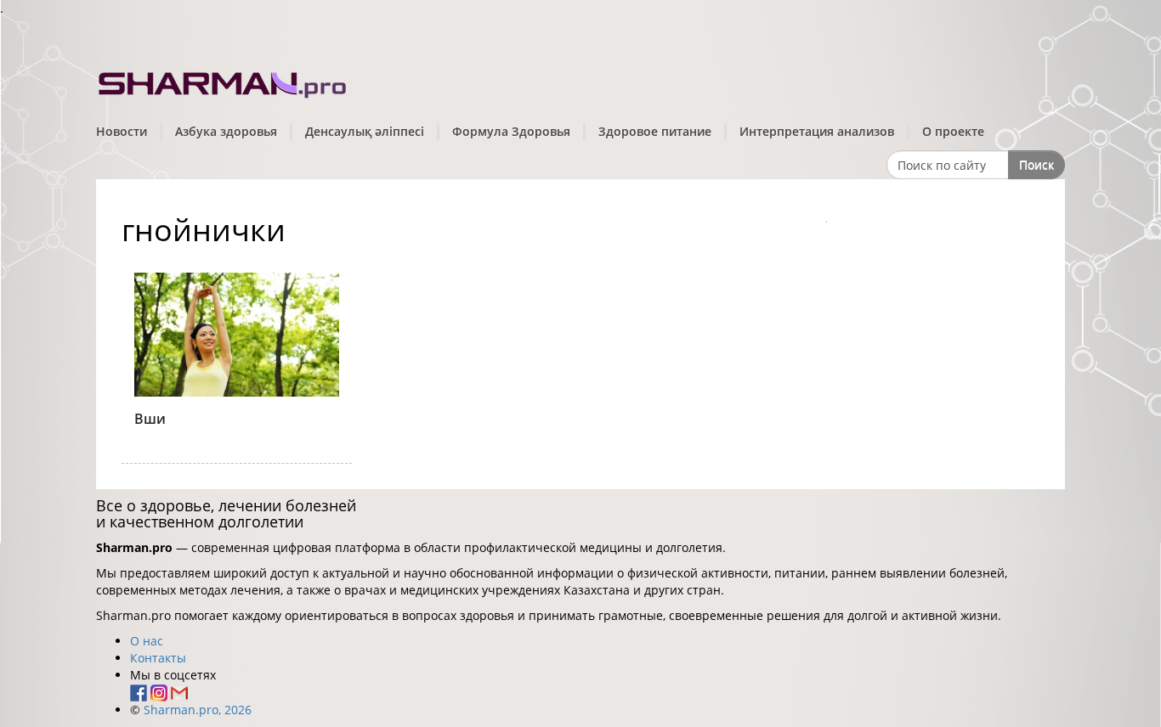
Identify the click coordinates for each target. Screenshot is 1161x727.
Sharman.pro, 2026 (198, 710)
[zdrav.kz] (223, 81)
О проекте (953, 131)
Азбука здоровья (226, 131)
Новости (121, 131)
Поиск (1036, 164)
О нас (146, 641)
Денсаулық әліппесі (364, 131)
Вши (150, 418)
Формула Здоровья (511, 131)
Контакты (158, 658)
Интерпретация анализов (816, 131)
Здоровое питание (654, 131)
